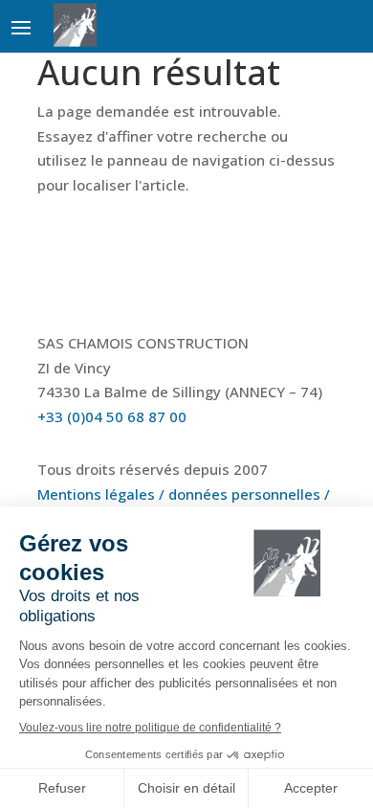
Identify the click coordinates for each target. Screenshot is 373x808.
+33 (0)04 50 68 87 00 (111, 416)
